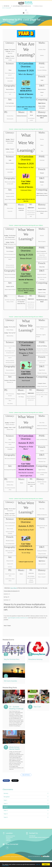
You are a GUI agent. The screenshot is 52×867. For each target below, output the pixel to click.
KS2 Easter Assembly (10, 681)
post (15, 780)
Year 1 (5, 800)
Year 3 (5, 807)
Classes (9, 21)
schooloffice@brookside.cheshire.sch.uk (22, 6)
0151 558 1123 (6, 6)
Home (4, 21)
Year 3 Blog (13, 588)
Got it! (45, 864)
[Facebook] (26, 10)
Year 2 (5, 803)
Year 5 (6, 814)
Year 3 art (37, 707)
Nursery (6, 793)
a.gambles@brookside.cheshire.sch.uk (18, 618)
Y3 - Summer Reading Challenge (16, 708)
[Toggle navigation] (23, 13)
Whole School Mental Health (14, 748)
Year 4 (6, 810)
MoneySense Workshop (35, 659)
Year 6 (5, 817)
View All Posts (26, 775)
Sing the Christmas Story (11, 659)
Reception (7, 797)
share (6, 780)
